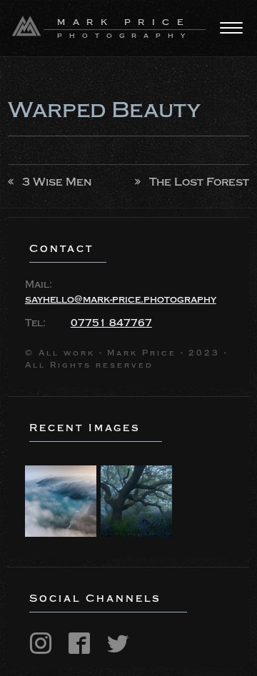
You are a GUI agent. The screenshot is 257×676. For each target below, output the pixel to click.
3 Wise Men (56, 182)
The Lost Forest (199, 182)
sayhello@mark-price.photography (120, 300)
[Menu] (231, 27)
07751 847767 (111, 323)
